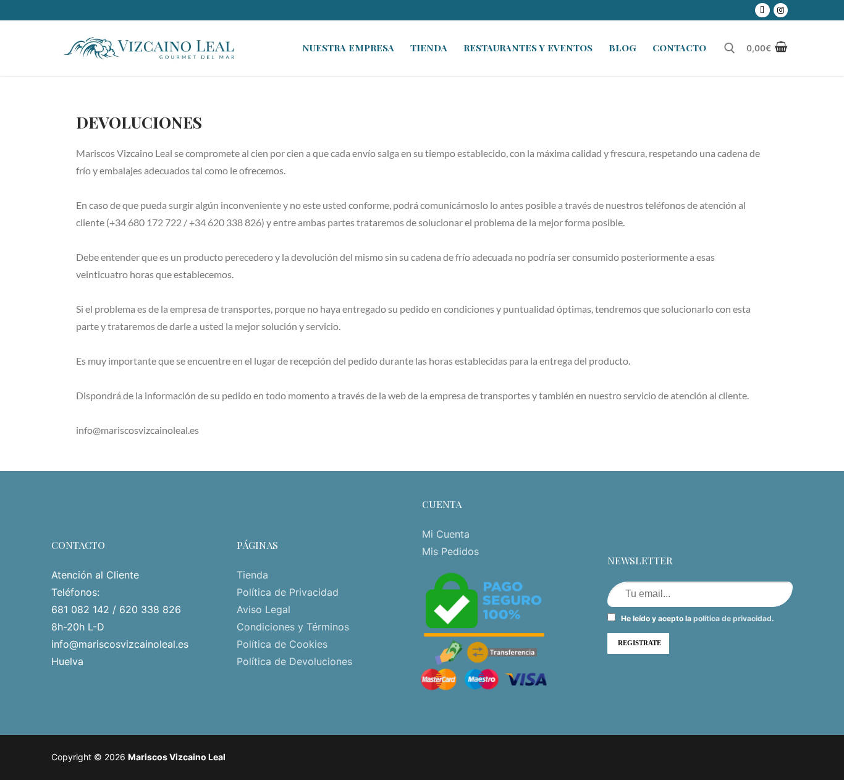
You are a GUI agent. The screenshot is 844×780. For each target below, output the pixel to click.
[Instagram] (781, 10)
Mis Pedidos (450, 551)
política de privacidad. (733, 618)
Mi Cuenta (446, 534)
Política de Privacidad (288, 592)
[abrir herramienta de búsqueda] (729, 48)
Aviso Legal (263, 609)
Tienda (252, 575)
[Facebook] (762, 10)
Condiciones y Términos (293, 627)
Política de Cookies (282, 644)
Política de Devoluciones (294, 661)
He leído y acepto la (696, 618)
